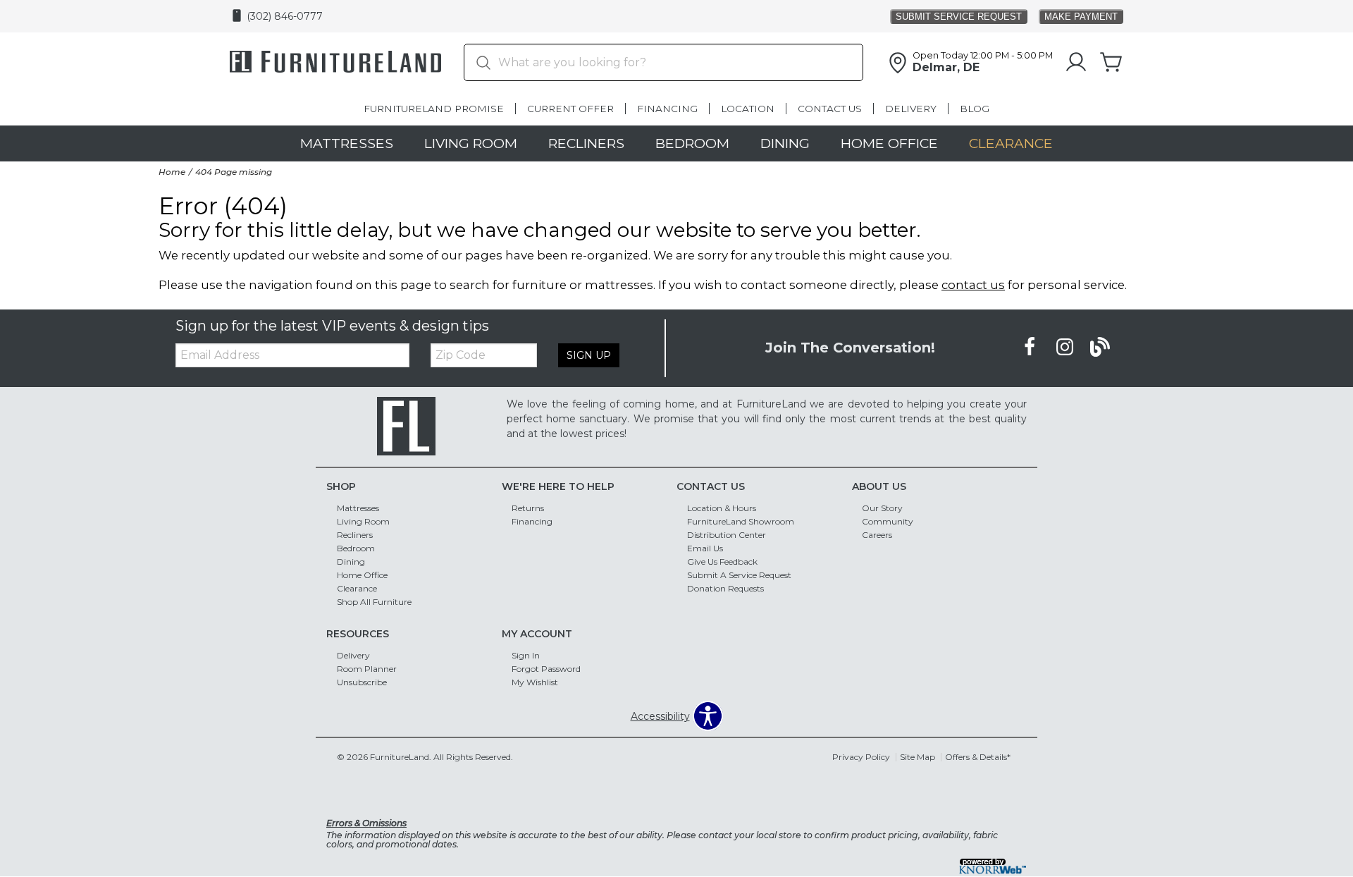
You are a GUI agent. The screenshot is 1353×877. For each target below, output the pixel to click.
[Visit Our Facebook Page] (1031, 347)
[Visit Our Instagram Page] (1066, 347)
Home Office (889, 143)
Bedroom (692, 143)
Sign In (526, 655)
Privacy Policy (861, 757)
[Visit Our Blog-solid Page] (1100, 347)
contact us (973, 285)
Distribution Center (726, 534)
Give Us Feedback (722, 561)
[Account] (1076, 62)
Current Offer (570, 108)
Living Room (470, 143)
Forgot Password (546, 668)
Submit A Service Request (739, 575)
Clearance (1011, 143)
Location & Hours (721, 508)
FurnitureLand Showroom (740, 521)
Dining (785, 143)
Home (172, 171)
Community (887, 521)
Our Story (882, 508)
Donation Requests (725, 588)
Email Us (705, 548)
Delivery (911, 108)
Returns (528, 508)
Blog (974, 108)
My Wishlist (535, 682)
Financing (667, 108)
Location (747, 108)
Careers (877, 534)
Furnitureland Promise (434, 108)
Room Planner (367, 668)
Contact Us (830, 108)
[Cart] (1111, 62)
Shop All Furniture (374, 601)
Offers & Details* (978, 757)
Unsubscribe (362, 682)
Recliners (586, 143)
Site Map (917, 757)
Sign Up (589, 355)
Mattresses (346, 143)
